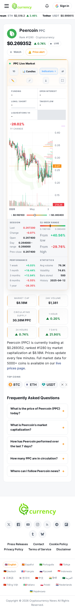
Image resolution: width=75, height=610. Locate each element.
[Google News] (28, 524)
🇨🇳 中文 (39, 578)
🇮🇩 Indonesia (65, 571)
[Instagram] (37, 524)
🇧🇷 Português (46, 564)
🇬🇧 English (10, 564)
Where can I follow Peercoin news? (35, 471)
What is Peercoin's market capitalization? (28, 427)
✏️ (12, 80)
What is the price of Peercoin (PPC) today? (35, 411)
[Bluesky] (42, 534)
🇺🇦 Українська (37, 591)
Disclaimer (63, 549)
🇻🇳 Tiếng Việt (10, 584)
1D (14, 71)
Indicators (49, 71)
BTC (16, 385)
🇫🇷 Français (28, 571)
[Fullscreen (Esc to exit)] (62, 80)
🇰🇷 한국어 (24, 578)
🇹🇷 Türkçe (65, 564)
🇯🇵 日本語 (8, 578)
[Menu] (6, 6)
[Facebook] (18, 524)
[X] (9, 524)
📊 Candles (29, 71)
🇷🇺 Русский (46, 571)
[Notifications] (47, 6)
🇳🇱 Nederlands (64, 584)
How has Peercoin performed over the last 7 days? (34, 444)
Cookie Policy (58, 544)
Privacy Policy (13, 549)
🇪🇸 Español (28, 564)
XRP (68, 385)
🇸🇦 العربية (67, 578)
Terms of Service (39, 549)
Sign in (64, 5)
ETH (33, 385)
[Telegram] (57, 524)
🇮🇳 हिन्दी (53, 578)
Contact (38, 544)
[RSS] (47, 524)
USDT (51, 385)
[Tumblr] (33, 534)
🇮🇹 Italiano (29, 584)
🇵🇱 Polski (45, 584)
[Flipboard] (66, 524)
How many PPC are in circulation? (34, 458)
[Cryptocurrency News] (22, 6)
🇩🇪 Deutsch (10, 571)
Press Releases (17, 544)
